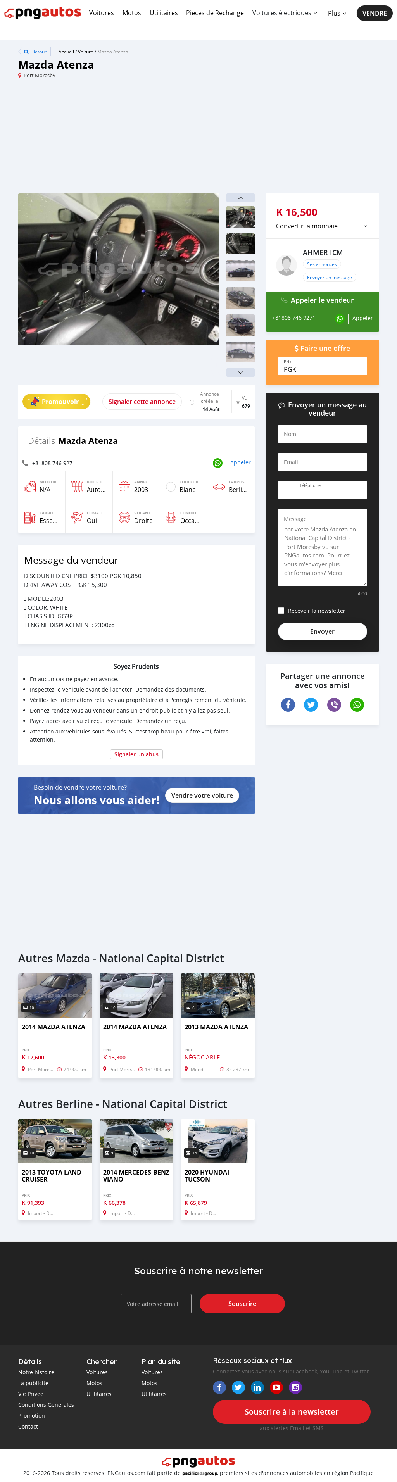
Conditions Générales (46, 1404)
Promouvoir (60, 401)
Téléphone (310, 485)
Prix (288, 361)
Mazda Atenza (112, 51)
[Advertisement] (108, 139)
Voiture (85, 51)
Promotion (31, 1415)
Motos (132, 13)
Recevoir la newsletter (316, 610)
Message (295, 519)
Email (291, 462)
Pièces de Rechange (215, 13)
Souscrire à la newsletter (292, 1411)
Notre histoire (36, 1372)
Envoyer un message (329, 277)
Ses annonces (322, 264)
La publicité (33, 1383)
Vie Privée (30, 1393)
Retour (39, 51)
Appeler (240, 462)
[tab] (322, 226)
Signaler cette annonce (142, 401)
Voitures (101, 13)
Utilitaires (164, 13)
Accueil (66, 51)
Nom (290, 434)
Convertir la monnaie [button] (307, 226)
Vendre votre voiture (202, 795)
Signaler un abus (136, 754)
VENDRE (374, 13)
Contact (28, 1426)
